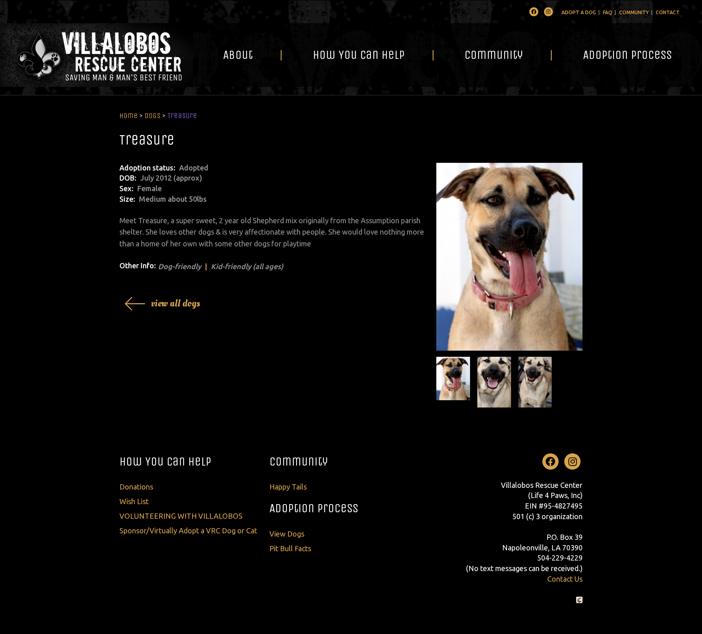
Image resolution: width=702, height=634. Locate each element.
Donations (136, 487)
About (238, 54)
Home (128, 115)
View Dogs (286, 534)
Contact (668, 12)
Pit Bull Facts (290, 548)
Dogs (152, 115)
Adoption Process (627, 54)
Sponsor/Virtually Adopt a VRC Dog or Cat (188, 530)
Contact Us (565, 579)
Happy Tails (288, 487)
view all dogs (175, 303)
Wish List (134, 501)
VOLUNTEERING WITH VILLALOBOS (181, 516)
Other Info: (137, 265)
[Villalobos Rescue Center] (96, 55)
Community (634, 12)
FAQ (607, 12)
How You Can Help (359, 54)
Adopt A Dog (578, 12)
